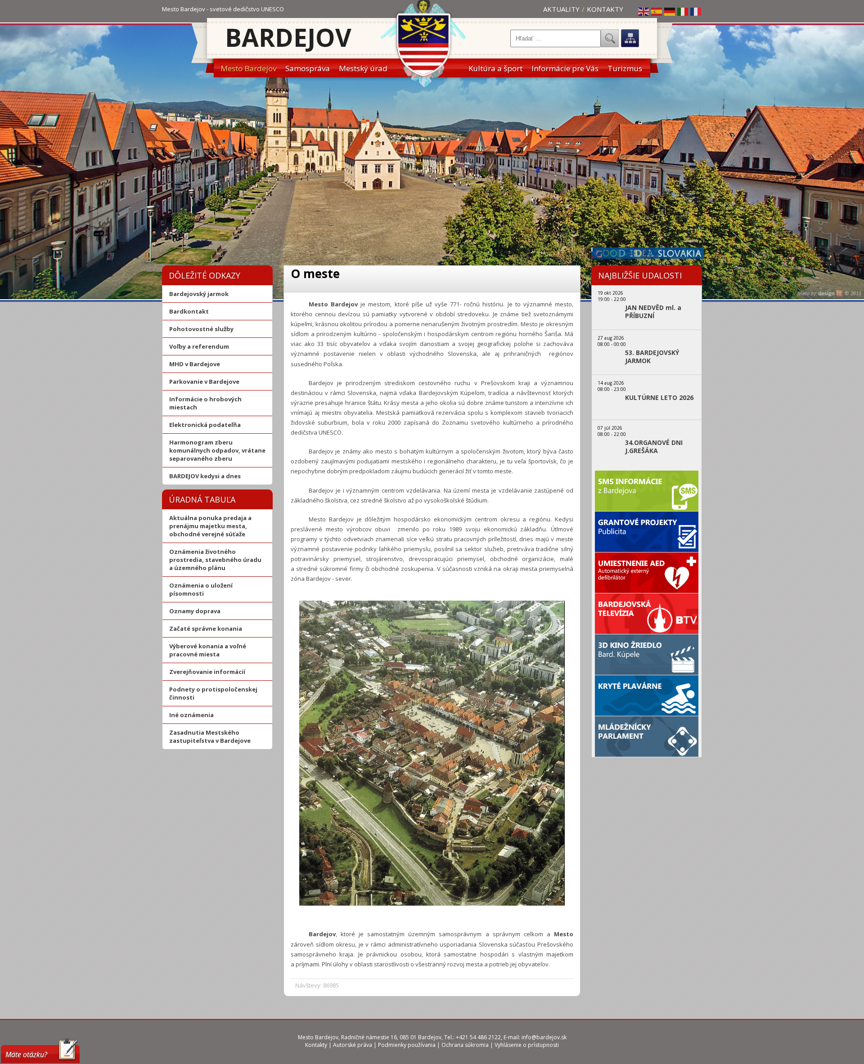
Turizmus (625, 68)
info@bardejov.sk (544, 1037)
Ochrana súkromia (465, 1045)
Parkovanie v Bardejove (204, 381)
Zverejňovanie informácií (207, 672)
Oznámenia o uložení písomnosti (201, 589)
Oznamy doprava (194, 611)
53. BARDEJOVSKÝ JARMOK (652, 357)
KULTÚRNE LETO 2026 (659, 398)
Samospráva (307, 68)
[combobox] (555, 38)
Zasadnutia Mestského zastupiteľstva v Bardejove (210, 736)
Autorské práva (352, 1045)
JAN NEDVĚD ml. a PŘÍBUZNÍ (653, 312)
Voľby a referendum (199, 346)
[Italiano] (683, 11)
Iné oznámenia (191, 715)
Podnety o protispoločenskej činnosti (213, 693)
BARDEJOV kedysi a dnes (205, 476)
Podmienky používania (407, 1045)
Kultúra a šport (495, 68)
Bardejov (288, 37)
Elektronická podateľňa (205, 425)
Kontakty (605, 8)
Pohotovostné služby (201, 329)
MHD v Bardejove (194, 364)
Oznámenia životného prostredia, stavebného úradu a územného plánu (215, 560)
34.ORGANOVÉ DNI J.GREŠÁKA (654, 447)
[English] (644, 11)
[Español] (657, 11)
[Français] (696, 11)
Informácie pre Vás (564, 68)
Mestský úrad (363, 68)
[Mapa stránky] (630, 38)
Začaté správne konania (205, 628)
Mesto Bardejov (248, 68)
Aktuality (561, 8)
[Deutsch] (670, 11)
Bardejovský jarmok (199, 294)
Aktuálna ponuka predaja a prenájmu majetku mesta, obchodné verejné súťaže (210, 526)
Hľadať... (610, 38)
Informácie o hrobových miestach (205, 403)
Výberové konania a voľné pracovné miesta (207, 650)
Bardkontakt (189, 311)
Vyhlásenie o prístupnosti (527, 1045)
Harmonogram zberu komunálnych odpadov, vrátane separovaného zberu (217, 450)
